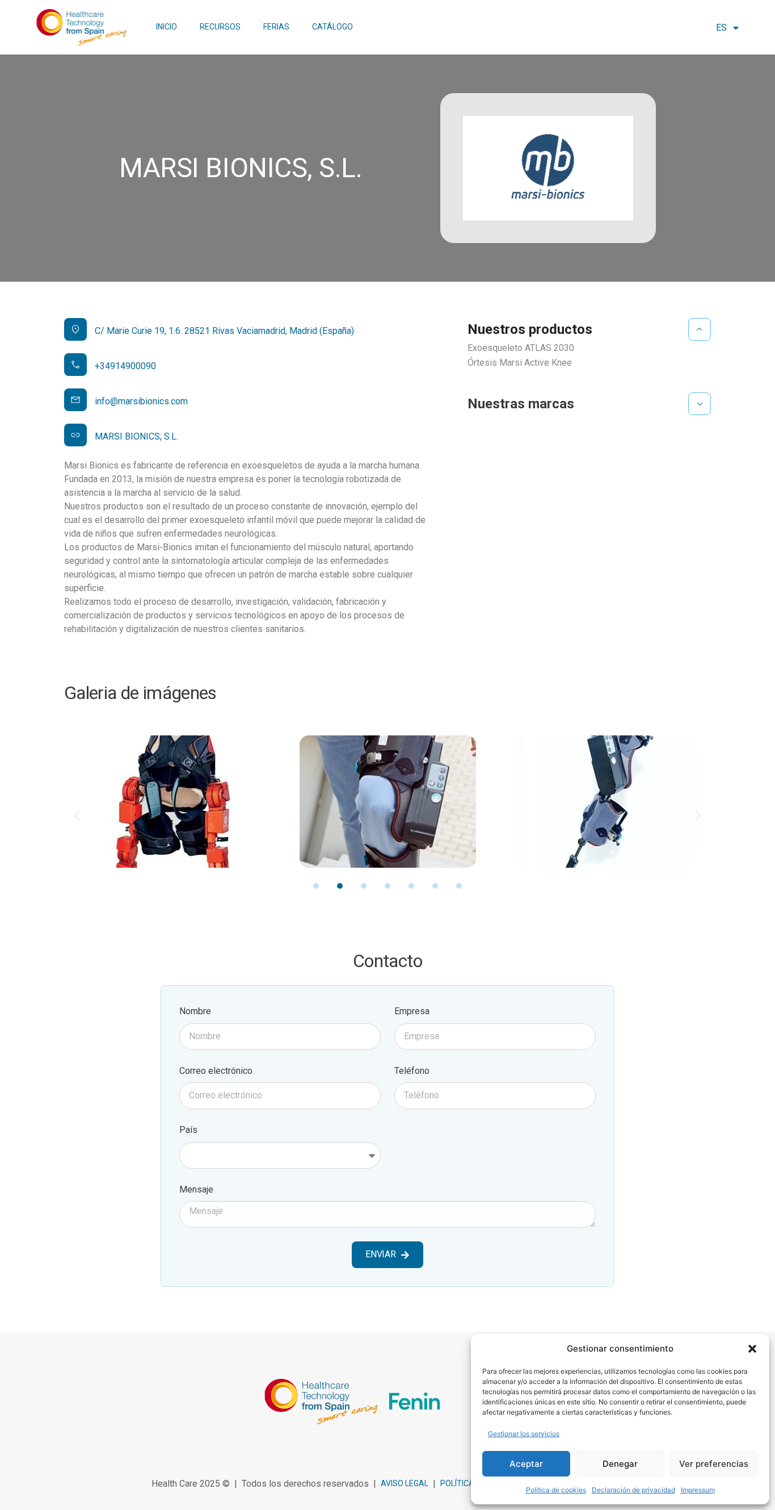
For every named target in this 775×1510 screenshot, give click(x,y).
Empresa (411, 1011)
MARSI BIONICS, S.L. (136, 436)
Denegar (620, 1463)
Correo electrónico (215, 1070)
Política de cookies (556, 1490)
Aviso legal (404, 1483)
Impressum (698, 1490)
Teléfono (411, 1070)
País (188, 1129)
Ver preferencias (713, 1463)
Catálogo (332, 26)
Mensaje (196, 1189)
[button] (752, 1348)
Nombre (195, 1011)
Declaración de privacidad (633, 1490)
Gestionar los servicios (523, 1433)
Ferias (276, 26)
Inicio (166, 26)
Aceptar (526, 1463)
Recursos (220, 26)
